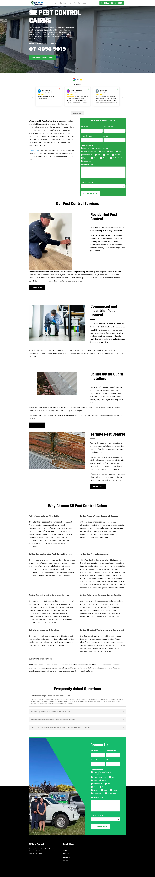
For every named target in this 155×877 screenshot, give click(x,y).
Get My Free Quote (90, 193)
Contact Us (82, 3)
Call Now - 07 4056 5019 (111, 3)
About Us (73, 3)
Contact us (33, 150)
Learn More (37, 287)
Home (56, 3)
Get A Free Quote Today (42, 57)
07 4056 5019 (47, 48)
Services (63, 3)
